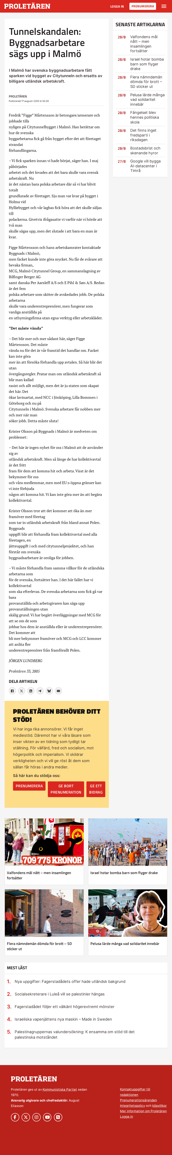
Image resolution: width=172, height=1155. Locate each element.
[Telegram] (40, 690)
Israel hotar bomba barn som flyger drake (147, 64)
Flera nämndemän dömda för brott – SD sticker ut (146, 82)
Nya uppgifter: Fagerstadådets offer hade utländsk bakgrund (70, 981)
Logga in (117, 6)
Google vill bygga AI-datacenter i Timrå (145, 166)
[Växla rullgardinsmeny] (164, 6)
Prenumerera (143, 6)
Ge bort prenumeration (66, 789)
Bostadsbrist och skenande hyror (145, 150)
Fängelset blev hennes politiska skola (144, 117)
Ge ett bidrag (96, 789)
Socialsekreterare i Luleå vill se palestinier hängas (60, 994)
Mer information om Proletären (143, 1111)
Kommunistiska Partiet (60, 1089)
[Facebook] (12, 690)
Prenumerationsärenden (138, 1100)
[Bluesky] (49, 690)
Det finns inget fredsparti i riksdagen (143, 135)
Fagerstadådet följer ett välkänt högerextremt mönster (65, 1006)
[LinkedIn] (30, 690)
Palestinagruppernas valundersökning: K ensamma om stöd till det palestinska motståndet (75, 1034)
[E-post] (58, 690)
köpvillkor (159, 1106)
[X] (21, 690)
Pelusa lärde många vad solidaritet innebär (147, 100)
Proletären (18, 96)
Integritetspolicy (132, 1106)
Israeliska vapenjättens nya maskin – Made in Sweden (63, 1019)
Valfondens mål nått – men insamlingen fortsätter (144, 44)
